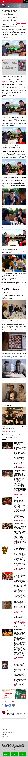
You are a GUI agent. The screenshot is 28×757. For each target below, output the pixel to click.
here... (23, 597)
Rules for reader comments (7, 724)
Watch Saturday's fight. (19, 493)
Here (9, 747)
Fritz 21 (4, 60)
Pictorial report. (22, 467)
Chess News (11, 6)
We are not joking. (19, 569)
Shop (3, 1)
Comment (4, 734)
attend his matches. (20, 520)
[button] (10, 1)
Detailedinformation (6, 753)
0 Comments (23, 23)
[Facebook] (6, 705)
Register (13, 732)
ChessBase (10, 710)
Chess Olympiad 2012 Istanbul (11, 701)
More (15, 685)
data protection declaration (21, 750)
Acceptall (22, 753)
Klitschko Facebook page (20, 283)
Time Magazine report (19, 622)
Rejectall (14, 753)
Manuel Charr (5, 81)
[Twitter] (10, 705)
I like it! (19, 23)
